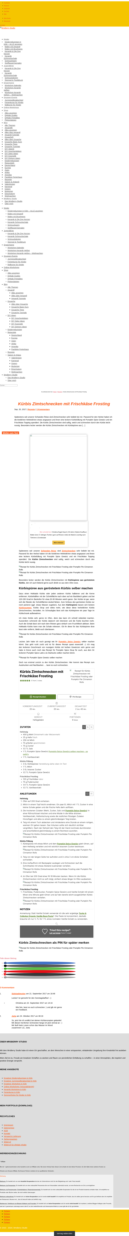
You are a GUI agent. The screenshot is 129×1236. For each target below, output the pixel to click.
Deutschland (10, 165)
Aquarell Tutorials (12, 135)
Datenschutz (9, 1128)
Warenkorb (7, 21)
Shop (6, 110)
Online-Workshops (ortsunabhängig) (19, 1087)
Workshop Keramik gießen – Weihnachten (13, 93)
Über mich (9, 204)
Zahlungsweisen (10, 1139)
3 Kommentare (43, 409)
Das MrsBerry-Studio (13, 201)
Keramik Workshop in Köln (15, 1089)
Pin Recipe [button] (76, 697)
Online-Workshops (11, 107)
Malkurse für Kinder (13, 105)
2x (88, 727)
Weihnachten (10, 196)
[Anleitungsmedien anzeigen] (87, 794)
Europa (8, 168)
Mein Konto (7, 18)
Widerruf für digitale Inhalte (15, 1145)
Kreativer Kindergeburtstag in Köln (18, 1078)
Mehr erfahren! (58, 542)
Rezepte (8, 179)
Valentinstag (10, 184)
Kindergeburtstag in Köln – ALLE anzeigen (13, 43)
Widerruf (7, 1142)
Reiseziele (9, 163)
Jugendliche (9, 66)
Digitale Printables (12, 118)
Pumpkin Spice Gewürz (69, 642)
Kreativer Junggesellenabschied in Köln (20, 1081)
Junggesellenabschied (14, 100)
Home (54, 392)
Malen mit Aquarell (12, 47)
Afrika (7, 172)
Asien (7, 170)
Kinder (6, 39)
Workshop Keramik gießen (12, 89)
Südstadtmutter (19, 994)
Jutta (14, 1016)
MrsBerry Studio (10, 199)
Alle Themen (10, 125)
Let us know (55, 933)
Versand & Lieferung (12, 1136)
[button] (21, 680)
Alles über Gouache (13, 139)
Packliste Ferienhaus (13, 177)
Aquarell (8, 128)
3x (91, 727)
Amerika (8, 175)
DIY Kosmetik (10, 156)
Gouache (8, 137)
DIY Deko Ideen (11, 154)
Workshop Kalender (13, 85)
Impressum (8, 1125)
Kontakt (7, 1133)
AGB (6, 1131)
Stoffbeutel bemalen (13, 63)
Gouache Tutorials (12, 146)
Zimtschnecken (68, 551)
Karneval (8, 186)
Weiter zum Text (10, 433)
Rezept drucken (39, 697)
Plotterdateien (10, 120)
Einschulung (10, 194)
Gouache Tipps (11, 144)
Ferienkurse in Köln (12, 1092)
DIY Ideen (9, 149)
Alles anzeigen (11, 113)
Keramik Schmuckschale (10, 57)
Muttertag (9, 191)
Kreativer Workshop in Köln (15, 1084)
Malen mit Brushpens (13, 49)
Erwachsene (9, 83)
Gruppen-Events (10, 97)
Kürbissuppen (25, 608)
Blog (5, 123)
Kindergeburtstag (12, 161)
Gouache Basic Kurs (13, 142)
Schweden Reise (48, 551)
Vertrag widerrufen (64, 1233)
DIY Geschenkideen (13, 151)
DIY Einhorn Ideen (12, 158)
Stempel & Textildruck (14, 80)
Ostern (7, 189)
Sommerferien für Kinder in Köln (17, 1095)
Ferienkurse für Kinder (14, 102)
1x (84, 727)
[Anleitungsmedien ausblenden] (91, 794)
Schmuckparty (11, 61)
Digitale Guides (11, 115)
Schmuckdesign (11, 78)
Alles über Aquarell (12, 132)
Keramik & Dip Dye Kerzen (12, 52)
